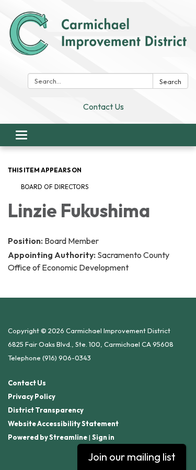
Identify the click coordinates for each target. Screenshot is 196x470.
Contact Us (103, 106)
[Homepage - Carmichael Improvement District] (98, 38)
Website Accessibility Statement (63, 423)
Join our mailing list (132, 456)
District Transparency (46, 410)
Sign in (103, 437)
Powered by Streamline (47, 437)
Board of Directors (54, 187)
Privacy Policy (31, 396)
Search (170, 81)
